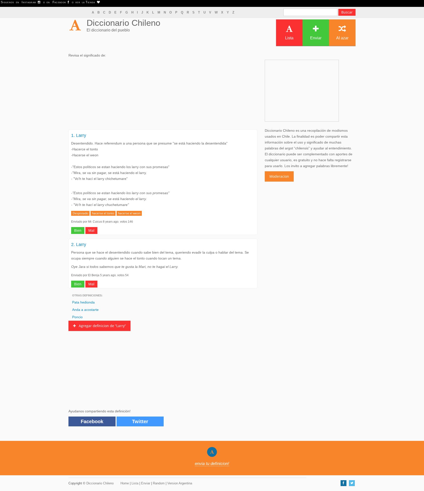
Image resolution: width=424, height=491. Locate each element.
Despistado (80, 213)
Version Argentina (179, 483)
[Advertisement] (162, 95)
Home (124, 483)
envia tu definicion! (212, 463)
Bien (77, 230)
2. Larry (78, 244)
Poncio (77, 317)
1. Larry (78, 135)
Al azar (342, 38)
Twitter (140, 421)
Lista (289, 38)
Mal (91, 230)
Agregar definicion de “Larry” (101, 325)
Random (159, 483)
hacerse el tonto (103, 213)
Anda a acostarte (85, 310)
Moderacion (279, 176)
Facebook (92, 421)
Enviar (315, 38)
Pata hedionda (83, 302)
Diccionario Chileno (123, 23)
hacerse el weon (129, 213)
